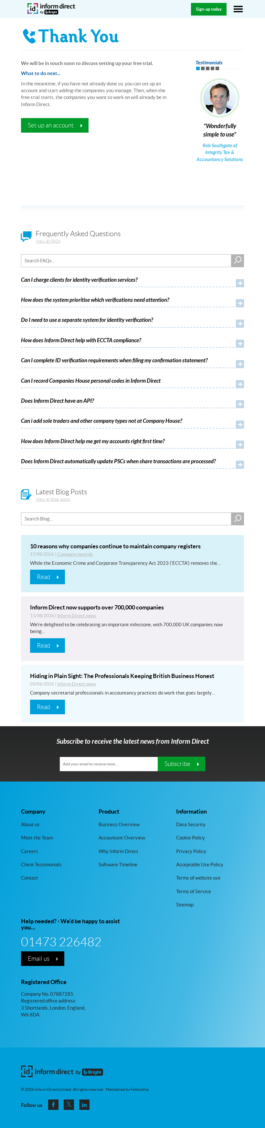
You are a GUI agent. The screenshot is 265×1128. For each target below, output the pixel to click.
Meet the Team (37, 837)
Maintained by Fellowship (127, 1089)
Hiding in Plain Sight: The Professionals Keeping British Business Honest (122, 676)
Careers (29, 851)
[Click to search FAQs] (237, 260)
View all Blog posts (53, 499)
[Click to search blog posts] (237, 518)
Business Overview (119, 824)
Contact (29, 878)
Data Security (191, 824)
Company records (75, 554)
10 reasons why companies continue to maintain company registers (115, 546)
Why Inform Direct (118, 851)
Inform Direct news (76, 615)
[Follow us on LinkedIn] (84, 1105)
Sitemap (185, 904)
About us (30, 824)
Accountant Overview (122, 837)
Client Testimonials (41, 864)
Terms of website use (198, 878)
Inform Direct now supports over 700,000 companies (97, 607)
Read (43, 576)
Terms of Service (193, 891)
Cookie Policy (190, 837)
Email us (38, 958)
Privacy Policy (191, 851)
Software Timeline (118, 864)
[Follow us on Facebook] (53, 1105)
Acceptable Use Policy (199, 864)
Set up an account (51, 125)
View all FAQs (48, 241)
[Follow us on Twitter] (69, 1105)
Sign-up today (209, 9)
